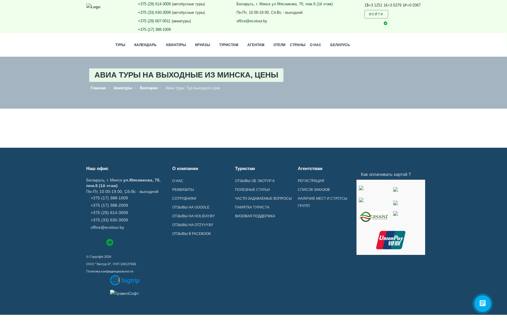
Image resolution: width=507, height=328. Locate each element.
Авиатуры (176, 45)
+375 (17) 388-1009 (154, 29)
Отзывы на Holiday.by (193, 216)
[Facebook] (89, 242)
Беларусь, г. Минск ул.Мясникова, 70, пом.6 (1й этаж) (284, 4)
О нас (315, 45)
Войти (376, 14)
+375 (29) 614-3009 (154, 4)
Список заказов (314, 190)
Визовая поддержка (255, 216)
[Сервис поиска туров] (124, 280)
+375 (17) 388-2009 (109, 205)
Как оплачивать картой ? (386, 174)
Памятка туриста (252, 207)
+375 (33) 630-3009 (154, 12)
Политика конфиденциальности (109, 271)
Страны (297, 45)
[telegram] (385, 23)
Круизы (202, 45)
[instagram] (375, 23)
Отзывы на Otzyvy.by (192, 225)
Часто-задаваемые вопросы (263, 198)
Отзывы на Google (190, 207)
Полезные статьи (252, 190)
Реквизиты (183, 190)
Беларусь (340, 45)
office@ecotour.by (251, 21)
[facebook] (365, 23)
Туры (120, 45)
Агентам (255, 45)
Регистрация (311, 181)
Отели (279, 45)
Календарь (145, 45)
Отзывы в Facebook (191, 234)
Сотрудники (184, 198)
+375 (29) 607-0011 (154, 21)
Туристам (228, 45)
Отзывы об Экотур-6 (255, 181)
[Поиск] (396, 14)
